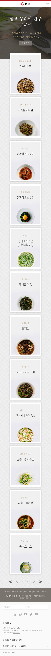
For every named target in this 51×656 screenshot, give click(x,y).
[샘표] (25, 4)
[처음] (10, 582)
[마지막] (40, 582)
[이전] (16, 582)
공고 (21, 591)
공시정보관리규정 (25, 598)
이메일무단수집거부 (39, 596)
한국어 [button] (29, 607)
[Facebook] (25, 614)
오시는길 (8, 591)
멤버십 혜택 (27, 591)
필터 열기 (25, 43)
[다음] (34, 582)
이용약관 (43, 591)
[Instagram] (20, 614)
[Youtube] (36, 614)
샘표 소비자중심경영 (25, 596)
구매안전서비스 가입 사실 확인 (14, 646)
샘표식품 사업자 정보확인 (12, 640)
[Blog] (15, 614)
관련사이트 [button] (7, 607)
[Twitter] (31, 614)
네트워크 (15, 591)
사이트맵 (36, 591)
